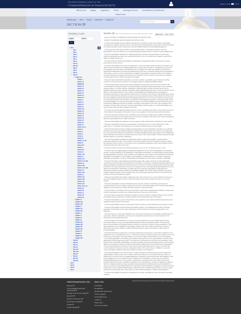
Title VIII (75, 66)
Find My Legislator (100, 294)
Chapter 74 (78, 218)
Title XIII (75, 240)
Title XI (75, 73)
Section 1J (80, 102)
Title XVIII (76, 252)
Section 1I (80, 100)
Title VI (75, 61)
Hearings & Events (130, 10)
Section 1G (80, 95)
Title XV (75, 245)
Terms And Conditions (101, 305)
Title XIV (75, 243)
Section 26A (81, 166)
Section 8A (80, 145)
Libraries (69, 304)
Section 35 (80, 188)
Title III (75, 55)
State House (120, 14)
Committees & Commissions (153, 10)
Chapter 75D (79, 229)
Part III (72, 265)
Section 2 (80, 129)
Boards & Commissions (74, 299)
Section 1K (80, 104)
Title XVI (75, 247)
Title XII (75, 75)
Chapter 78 (78, 236)
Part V (73, 270)
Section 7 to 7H (82, 141)
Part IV (73, 268)
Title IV (75, 57)
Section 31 (80, 175)
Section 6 (80, 138)
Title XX (75, 256)
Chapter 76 (78, 231)
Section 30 (80, 170)
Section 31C (81, 181)
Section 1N (80, 111)
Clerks (116, 10)
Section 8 (80, 143)
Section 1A (80, 82)
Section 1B (80, 84)
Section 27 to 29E (82, 168)
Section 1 (80, 80)
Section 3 (80, 132)
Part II (72, 263)
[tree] (83, 159)
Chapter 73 (78, 215)
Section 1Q (80, 118)
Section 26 (80, 163)
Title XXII (76, 261)
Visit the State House (100, 297)
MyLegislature (98, 288)
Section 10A (81, 154)
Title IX (75, 68)
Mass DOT (70, 296)
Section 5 (80, 136)
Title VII (75, 64)
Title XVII (76, 249)
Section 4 (80, 134)
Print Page (160, 34)
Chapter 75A (79, 222)
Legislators (104, 10)
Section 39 (80, 197)
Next (171, 34)
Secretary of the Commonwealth (77, 293)
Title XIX (75, 254)
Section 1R (80, 120)
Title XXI (75, 259)
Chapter (71, 38)
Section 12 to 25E (82, 161)
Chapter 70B (79, 204)
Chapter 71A (79, 209)
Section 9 (80, 148)
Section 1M (80, 109)
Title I (75, 50)
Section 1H (80, 98)
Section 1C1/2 (81, 127)
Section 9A (80, 150)
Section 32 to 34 (82, 186)
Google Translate (72, 307)
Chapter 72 (78, 213)
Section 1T (80, 125)
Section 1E (80, 91)
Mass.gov (70, 285)
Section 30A (81, 172)
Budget (93, 10)
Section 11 (80, 157)
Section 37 (80, 193)
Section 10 (80, 152)
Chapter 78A (79, 238)
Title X (75, 70)
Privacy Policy (98, 302)
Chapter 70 (78, 200)
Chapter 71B (79, 211)
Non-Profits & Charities (74, 301)
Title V (75, 59)
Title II (75, 52)
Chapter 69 (78, 77)
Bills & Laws (81, 10)
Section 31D (81, 184)
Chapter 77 (78, 234)
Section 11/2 (81, 159)
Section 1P (80, 116)
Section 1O (80, 114)
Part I (72, 48)
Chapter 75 (78, 220)
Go (72, 42)
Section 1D (80, 89)
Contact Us (97, 300)
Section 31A (81, 177)
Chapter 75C (79, 227)
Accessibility (98, 285)
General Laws (71, 19)
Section (84, 38)
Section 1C (80, 86)
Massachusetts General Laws (103, 291)
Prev (167, 34)
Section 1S (80, 123)
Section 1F (80, 93)
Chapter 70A (79, 202)
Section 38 (80, 195)
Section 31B (81, 179)
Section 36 (80, 191)
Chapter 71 (78, 206)
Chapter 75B (79, 225)
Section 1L (80, 107)
